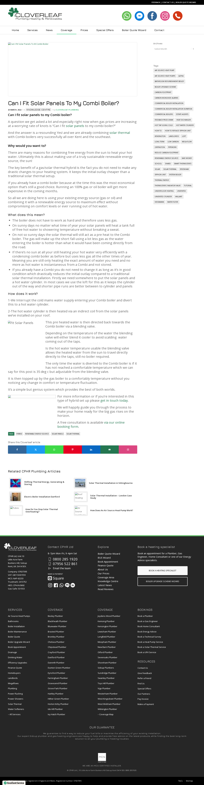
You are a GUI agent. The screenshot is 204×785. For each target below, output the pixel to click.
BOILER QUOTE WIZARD (186, 2)
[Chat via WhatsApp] (61, 585)
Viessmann (159, 202)
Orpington (160, 147)
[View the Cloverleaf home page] (20, 550)
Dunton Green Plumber (59, 667)
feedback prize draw (164, 120)
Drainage (12, 652)
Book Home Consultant (149, 626)
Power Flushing (15, 693)
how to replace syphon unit (178, 131)
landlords (174, 136)
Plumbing (12, 688)
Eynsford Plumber (56, 673)
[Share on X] (35, 449)
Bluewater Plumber (57, 626)
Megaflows (13, 683)
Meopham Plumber (107, 642)
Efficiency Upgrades (17, 662)
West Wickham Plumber (109, 704)
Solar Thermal (15, 704)
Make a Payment (146, 704)
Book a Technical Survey (149, 636)
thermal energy (162, 180)
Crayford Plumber (56, 652)
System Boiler (175, 174)
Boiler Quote (14, 636)
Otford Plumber (105, 652)
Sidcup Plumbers (106, 667)
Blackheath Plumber (57, 621)
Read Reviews (105, 589)
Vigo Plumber (104, 688)
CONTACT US (168, 2)
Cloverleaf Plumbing (67, 110)
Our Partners (144, 693)
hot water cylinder (185, 125)
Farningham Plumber (58, 678)
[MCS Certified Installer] (102, 761)
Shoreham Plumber (107, 662)
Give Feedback (145, 673)
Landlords (13, 678)
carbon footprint (163, 92)
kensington (160, 136)
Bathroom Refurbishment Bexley (169, 81)
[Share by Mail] (109, 449)
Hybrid (19, 434)
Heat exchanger (183, 120)
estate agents (182, 114)
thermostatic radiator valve (168, 185)
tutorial (188, 185)
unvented (181, 191)
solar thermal (119, 132)
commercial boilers (164, 114)
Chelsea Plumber (56, 642)
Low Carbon (173, 142)
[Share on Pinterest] (72, 449)
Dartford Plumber (56, 657)
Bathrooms (13, 621)
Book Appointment (108, 561)
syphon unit (160, 174)
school (158, 163)
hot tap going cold (164, 125)
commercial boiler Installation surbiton (173, 109)
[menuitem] (15, 30)
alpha (180, 76)
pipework (172, 147)
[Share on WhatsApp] (54, 449)
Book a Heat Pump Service (150, 642)
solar (157, 169)
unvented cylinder (163, 196)
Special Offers (144, 688)
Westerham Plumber (108, 693)
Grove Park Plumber (57, 688)
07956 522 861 (65, 563)
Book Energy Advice (147, 631)
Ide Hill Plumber (55, 709)
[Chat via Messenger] (67, 585)
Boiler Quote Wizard (109, 553)
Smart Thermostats (182, 163)
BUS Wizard (104, 557)
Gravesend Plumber (57, 683)
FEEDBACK (156, 2)
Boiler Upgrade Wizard (19, 642)
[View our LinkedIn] (72, 585)
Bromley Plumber (56, 636)
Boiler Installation (16, 626)
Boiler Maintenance (17, 631)
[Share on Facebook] (17, 449)
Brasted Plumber (56, 631)
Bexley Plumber (55, 616)
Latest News (105, 585)
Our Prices (103, 573)
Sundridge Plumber (107, 673)
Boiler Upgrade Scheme (165, 87)
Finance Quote (105, 565)
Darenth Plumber (56, 662)
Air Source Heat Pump (164, 70)
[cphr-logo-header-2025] (35, 15)
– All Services (14, 714)
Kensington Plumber (107, 626)
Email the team (62, 568)
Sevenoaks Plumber (107, 657)
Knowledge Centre (39, 109)
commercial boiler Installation (169, 103)
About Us (103, 569)
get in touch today (114, 400)
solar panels (75, 126)
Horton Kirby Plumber (58, 704)
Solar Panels (57, 434)
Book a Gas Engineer (148, 621)
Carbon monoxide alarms (166, 98)
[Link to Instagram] (128, 449)
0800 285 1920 (65, 559)
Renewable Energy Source (37, 434)
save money (187, 158)
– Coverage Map (105, 714)
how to (158, 131)
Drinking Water (15, 657)
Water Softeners (16, 709)
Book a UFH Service (147, 652)
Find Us (141, 683)
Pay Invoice (143, 698)
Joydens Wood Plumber (109, 616)
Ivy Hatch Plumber (56, 714)
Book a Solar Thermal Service (152, 647)
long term (159, 142)
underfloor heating (164, 191)
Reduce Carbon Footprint (166, 152)
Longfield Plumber (106, 636)
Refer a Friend (144, 678)
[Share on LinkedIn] (91, 449)
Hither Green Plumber (58, 698)
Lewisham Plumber (107, 631)
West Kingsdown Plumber (110, 698)
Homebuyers (14, 673)
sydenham (184, 169)
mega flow (187, 142)
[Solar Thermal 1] (72, 70)
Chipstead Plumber (57, 647)
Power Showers (15, 698)
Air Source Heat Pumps (165, 76)
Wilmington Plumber (107, 709)
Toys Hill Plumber (106, 683)
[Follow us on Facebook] (56, 585)
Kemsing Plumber (106, 621)
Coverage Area (106, 577)
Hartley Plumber (55, 693)
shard (168, 163)
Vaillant (178, 196)
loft (184, 136)
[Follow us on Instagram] (50, 585)
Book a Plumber (145, 616)
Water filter (172, 202)
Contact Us (143, 667)
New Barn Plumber (107, 647)
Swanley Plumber (106, 678)
